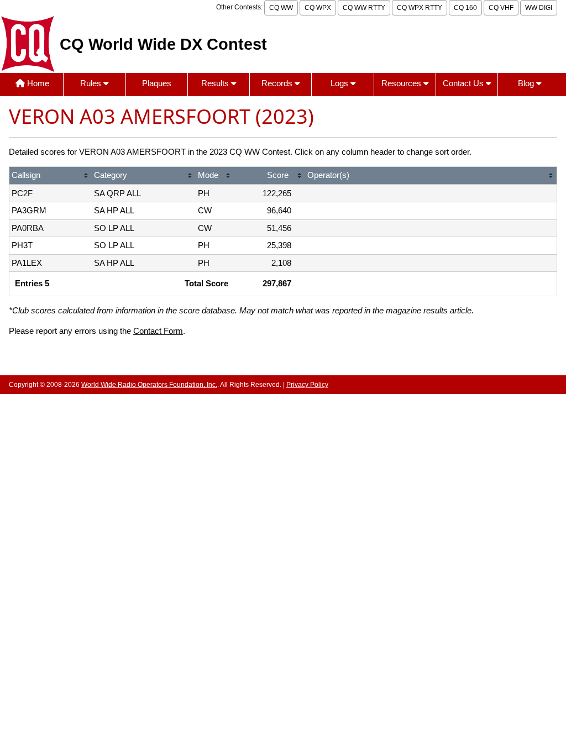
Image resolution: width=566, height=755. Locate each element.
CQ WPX (318, 8)
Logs (340, 83)
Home (37, 83)
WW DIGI (538, 8)
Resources (402, 83)
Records (278, 83)
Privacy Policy (307, 385)
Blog (527, 83)
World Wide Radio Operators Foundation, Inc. (149, 385)
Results (216, 83)
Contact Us (464, 83)
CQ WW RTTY (364, 8)
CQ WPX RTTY (419, 8)
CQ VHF (501, 8)
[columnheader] (50, 176)
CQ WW (281, 8)
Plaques (156, 83)
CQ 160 (465, 8)
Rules (91, 83)
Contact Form (158, 330)
